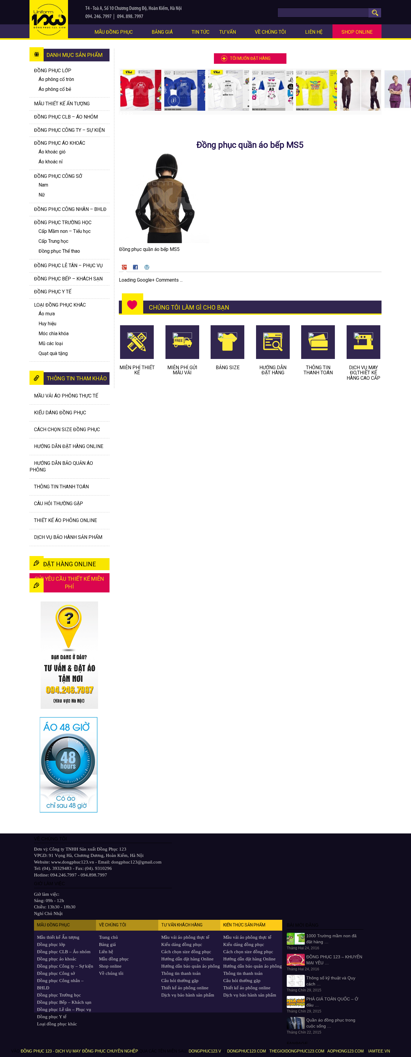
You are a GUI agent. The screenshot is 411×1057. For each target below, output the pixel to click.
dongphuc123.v (205, 1051)
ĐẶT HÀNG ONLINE (69, 564)
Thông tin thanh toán (61, 487)
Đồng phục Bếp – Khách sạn (68, 279)
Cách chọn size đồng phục (67, 429)
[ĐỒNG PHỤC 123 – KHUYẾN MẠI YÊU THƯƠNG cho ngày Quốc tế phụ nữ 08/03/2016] (296, 959)
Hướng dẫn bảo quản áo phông (190, 966)
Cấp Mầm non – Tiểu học (65, 231)
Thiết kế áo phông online (65, 520)
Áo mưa (47, 314)
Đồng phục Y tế (52, 292)
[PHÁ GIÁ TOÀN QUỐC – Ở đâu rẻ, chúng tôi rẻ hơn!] (296, 1001)
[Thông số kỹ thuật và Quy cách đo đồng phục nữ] (296, 980)
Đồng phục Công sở (58, 176)
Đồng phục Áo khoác (59, 143)
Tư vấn (227, 32)
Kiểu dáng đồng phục (60, 413)
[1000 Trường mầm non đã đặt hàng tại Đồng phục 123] (296, 938)
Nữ (42, 195)
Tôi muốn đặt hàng (250, 58)
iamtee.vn (379, 1051)
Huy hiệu (47, 323)
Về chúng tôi (270, 32)
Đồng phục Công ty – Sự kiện (69, 130)
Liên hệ (314, 32)
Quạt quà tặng (53, 353)
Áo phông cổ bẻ (55, 89)
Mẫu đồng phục (113, 32)
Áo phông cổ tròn (56, 79)
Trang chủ (108, 937)
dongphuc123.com (246, 1051)
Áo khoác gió (52, 152)
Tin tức (200, 32)
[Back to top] (397, 1038)
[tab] (125, 267)
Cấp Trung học (53, 241)
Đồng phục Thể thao (59, 251)
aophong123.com (345, 1051)
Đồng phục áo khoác (56, 959)
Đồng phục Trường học (62, 222)
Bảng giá (162, 32)
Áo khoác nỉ (51, 162)
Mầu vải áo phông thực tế (66, 396)
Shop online (356, 32)
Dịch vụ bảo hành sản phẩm (68, 537)
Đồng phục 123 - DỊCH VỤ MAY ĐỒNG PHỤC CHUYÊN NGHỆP (79, 1051)
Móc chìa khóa (54, 333)
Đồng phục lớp (52, 70)
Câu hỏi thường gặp (58, 503)
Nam (43, 185)
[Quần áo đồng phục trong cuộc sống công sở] (296, 1022)
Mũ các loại (51, 343)
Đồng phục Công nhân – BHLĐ (70, 209)
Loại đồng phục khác (60, 305)
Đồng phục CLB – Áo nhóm (66, 117)
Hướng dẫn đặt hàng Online (68, 446)
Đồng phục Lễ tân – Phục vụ (68, 265)
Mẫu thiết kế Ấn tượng (62, 104)
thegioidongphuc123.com (296, 1051)
